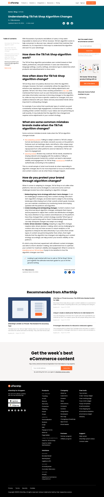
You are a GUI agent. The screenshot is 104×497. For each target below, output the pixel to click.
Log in (77, 3)
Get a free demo (89, 83)
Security (24, 488)
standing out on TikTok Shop (32, 250)
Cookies (32, 488)
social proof (60, 160)
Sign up (82, 3)
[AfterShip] (14, 3)
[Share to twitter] (68, 23)
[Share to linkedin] (64, 23)
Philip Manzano (15, 20)
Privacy (10, 488)
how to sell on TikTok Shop (56, 258)
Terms (17, 488)
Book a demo (91, 3)
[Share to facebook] (72, 23)
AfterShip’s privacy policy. (85, 55)
